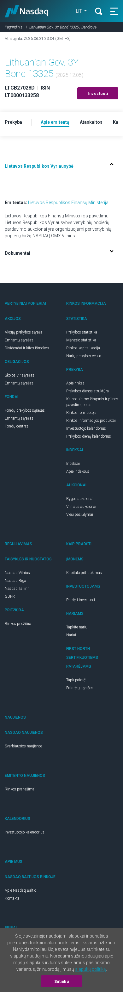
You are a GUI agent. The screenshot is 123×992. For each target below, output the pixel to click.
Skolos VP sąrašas (19, 375)
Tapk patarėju (77, 680)
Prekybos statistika (81, 332)
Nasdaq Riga (15, 580)
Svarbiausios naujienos (24, 746)
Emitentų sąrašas (19, 340)
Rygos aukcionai (79, 498)
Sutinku (61, 981)
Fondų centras (16, 426)
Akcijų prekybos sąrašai (24, 332)
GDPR (10, 596)
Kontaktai (12, 898)
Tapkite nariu (76, 627)
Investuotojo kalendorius (86, 428)
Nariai (71, 635)
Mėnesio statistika (81, 340)
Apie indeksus (77, 471)
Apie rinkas (75, 383)
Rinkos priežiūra (18, 623)
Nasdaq (27, 11)
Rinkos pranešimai (20, 789)
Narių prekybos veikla (83, 356)
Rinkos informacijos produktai (91, 420)
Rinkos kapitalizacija (83, 348)
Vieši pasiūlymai (79, 514)
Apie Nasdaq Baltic (20, 890)
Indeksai (73, 463)
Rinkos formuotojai (81, 412)
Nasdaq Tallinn (17, 588)
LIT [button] (79, 11)
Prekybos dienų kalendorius (88, 436)
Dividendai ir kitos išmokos (27, 348)
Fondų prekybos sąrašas (25, 410)
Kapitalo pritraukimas (84, 573)
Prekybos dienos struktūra (87, 391)
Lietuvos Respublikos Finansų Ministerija (68, 202)
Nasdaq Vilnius (17, 573)
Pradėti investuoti (80, 600)
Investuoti (98, 93)
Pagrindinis (13, 27)
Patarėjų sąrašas (79, 688)
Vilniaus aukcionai (81, 506)
